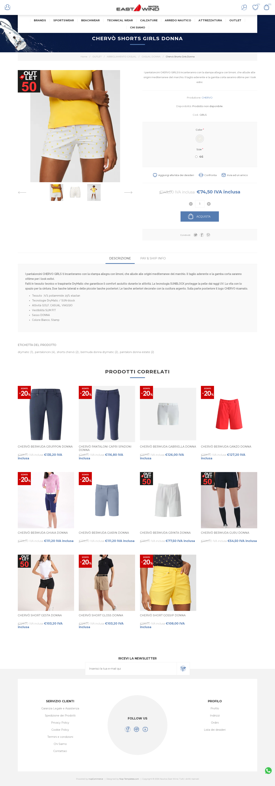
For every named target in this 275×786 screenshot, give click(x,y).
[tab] (120, 258)
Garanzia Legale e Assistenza (60, 708)
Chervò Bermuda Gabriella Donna (168, 446)
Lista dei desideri (215, 729)
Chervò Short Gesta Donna (40, 615)
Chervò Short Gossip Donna (163, 615)
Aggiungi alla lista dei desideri (176, 175)
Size (199, 149)
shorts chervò (66, 352)
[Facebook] (127, 729)
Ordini (215, 722)
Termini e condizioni (60, 737)
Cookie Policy (60, 729)
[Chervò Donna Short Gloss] (107, 583)
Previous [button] (22, 192)
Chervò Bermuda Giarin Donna (104, 532)
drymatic (24, 352)
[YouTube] (145, 729)
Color (199, 129)
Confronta (210, 175)
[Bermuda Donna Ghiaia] (46, 500)
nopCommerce (95, 779)
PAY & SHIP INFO (153, 258)
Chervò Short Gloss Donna (101, 615)
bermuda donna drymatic (98, 352)
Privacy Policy (60, 722)
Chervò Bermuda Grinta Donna (165, 532)
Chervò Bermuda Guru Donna (225, 532)
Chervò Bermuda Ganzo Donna (226, 446)
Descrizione (120, 258)
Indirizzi (215, 715)
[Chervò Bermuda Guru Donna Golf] (229, 500)
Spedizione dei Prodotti (60, 715)
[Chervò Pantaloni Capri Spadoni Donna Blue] (107, 414)
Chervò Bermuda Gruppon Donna (45, 446)
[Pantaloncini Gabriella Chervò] (168, 414)
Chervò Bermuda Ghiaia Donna (43, 532)
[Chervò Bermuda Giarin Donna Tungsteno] (107, 500)
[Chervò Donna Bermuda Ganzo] (229, 414)
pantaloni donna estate (135, 352)
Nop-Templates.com (129, 779)
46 (201, 156)
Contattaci (60, 751)
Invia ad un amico (237, 175)
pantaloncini (43, 352)
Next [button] (128, 192)
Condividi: (185, 235)
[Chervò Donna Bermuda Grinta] (168, 500)
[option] (56, 192)
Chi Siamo (60, 744)
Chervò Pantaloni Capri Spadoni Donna (105, 448)
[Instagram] (136, 729)
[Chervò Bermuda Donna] (46, 414)
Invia (183, 668)
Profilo (214, 708)
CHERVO (207, 97)
